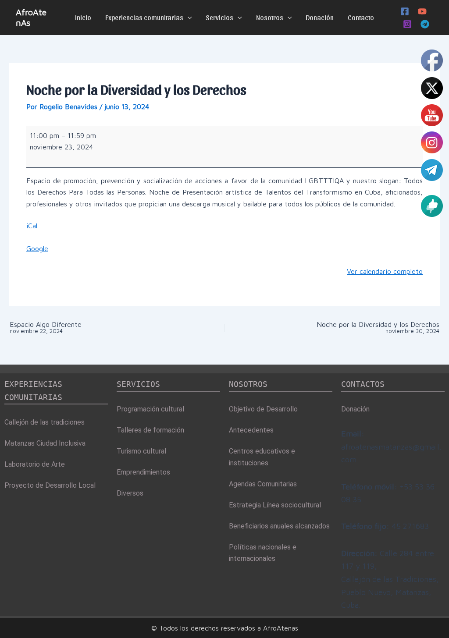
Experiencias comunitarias (144, 17)
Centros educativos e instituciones (262, 457)
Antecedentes (251, 430)
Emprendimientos (143, 472)
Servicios (219, 17)
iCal (31, 226)
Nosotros (269, 17)
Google (37, 248)
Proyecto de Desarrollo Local (50, 485)
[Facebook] (405, 11)
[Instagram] (407, 24)
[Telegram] (425, 24)
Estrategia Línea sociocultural (275, 505)
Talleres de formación (150, 430)
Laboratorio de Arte (34, 464)
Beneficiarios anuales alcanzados (279, 526)
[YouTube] (422, 11)
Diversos (130, 493)
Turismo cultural (141, 451)
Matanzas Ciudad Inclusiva (45, 443)
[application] (187, 17)
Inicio (83, 17)
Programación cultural (150, 409)
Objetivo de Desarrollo (263, 409)
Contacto (361, 17)
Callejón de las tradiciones (44, 422)
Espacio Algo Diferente (46, 327)
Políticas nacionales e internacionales (262, 553)
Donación (320, 17)
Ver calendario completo (385, 271)
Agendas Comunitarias (263, 484)
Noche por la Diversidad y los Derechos (378, 327)
